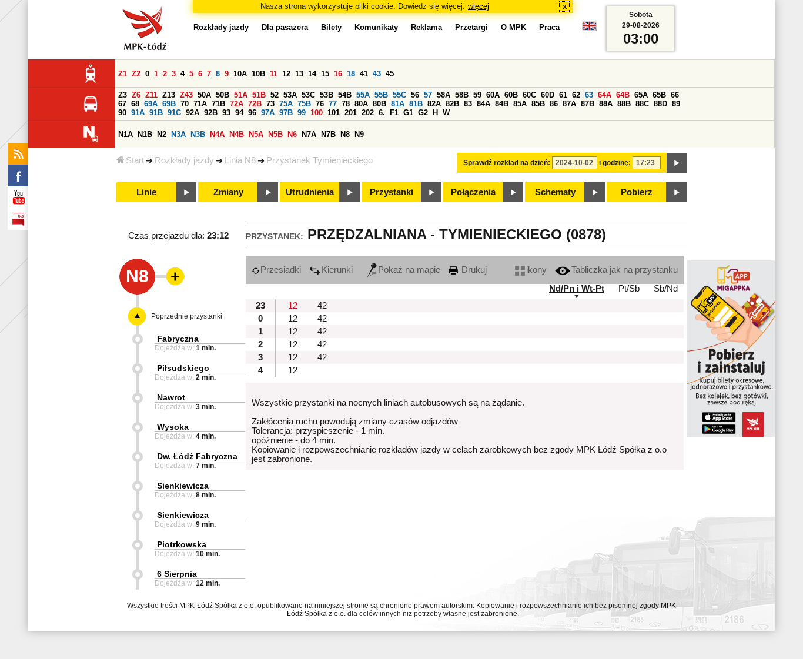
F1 (394, 112)
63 (589, 95)
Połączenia (473, 192)
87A (569, 103)
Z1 (122, 73)
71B (218, 103)
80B (379, 103)
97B (286, 112)
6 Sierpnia (177, 573)
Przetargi (471, 27)
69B (169, 103)
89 (676, 103)
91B (156, 112)
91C (174, 112)
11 (273, 73)
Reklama (426, 27)
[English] (589, 29)
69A (151, 103)
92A (192, 112)
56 (415, 95)
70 (184, 103)
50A (204, 95)
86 (554, 103)
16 (338, 73)
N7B (328, 134)
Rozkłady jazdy (184, 160)
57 (428, 95)
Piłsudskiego (183, 368)
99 (301, 112)
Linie (146, 192)
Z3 (122, 95)
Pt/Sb (629, 288)
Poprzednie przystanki (186, 316)
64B (623, 95)
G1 (408, 112)
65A (641, 95)
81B (416, 103)
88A (606, 103)
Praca (549, 27)
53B (326, 95)
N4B (236, 134)
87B (587, 103)
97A (268, 112)
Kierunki (337, 270)
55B (381, 95)
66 (675, 95)
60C (529, 95)
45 (390, 73)
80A (361, 103)
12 (286, 73)
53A (290, 95)
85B (538, 103)
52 (274, 95)
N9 (359, 134)
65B (659, 95)
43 (377, 73)
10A (240, 73)
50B (222, 95)
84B (501, 103)
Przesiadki (280, 270)
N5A (256, 134)
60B (511, 95)
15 (325, 73)
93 (226, 112)
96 (252, 112)
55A (363, 95)
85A (520, 103)
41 (364, 73)
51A (240, 95)
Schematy (555, 192)
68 (135, 103)
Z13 (168, 95)
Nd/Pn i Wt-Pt (576, 288)
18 (351, 73)
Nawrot (171, 397)
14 (312, 73)
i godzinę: (615, 163)
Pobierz (637, 192)
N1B (145, 134)
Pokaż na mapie (409, 270)
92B (211, 112)
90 (122, 112)
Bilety (331, 27)
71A (200, 103)
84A (483, 103)
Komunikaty (376, 27)
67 (122, 103)
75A (286, 103)
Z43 (186, 95)
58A (443, 95)
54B (345, 95)
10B (258, 73)
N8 (345, 134)
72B (255, 103)
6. (382, 112)
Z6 (136, 95)
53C (308, 95)
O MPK (513, 27)
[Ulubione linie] (172, 276)
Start (135, 160)
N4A (217, 134)
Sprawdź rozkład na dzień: (506, 163)
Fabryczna (178, 338)
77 (333, 103)
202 (368, 112)
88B (624, 103)
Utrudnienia (310, 192)
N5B (275, 134)
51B (259, 95)
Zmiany (228, 192)
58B (462, 95)
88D (660, 103)
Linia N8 (240, 160)
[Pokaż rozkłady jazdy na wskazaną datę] (677, 163)
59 (477, 95)
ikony (536, 270)
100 (316, 112)
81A (397, 103)
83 (468, 103)
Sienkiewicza (183, 485)
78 (346, 103)
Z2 (136, 73)
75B (304, 103)
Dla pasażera (285, 27)
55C (399, 95)
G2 (423, 112)
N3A (178, 134)
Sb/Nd (666, 288)
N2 (161, 134)
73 (270, 103)
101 (333, 112)
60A (493, 95)
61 (563, 95)
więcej (478, 6)
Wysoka (173, 426)
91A (138, 112)
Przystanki (391, 192)
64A (604, 95)
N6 (292, 134)
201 (350, 112)
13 (299, 73)
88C (642, 103)
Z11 (151, 95)
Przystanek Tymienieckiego (319, 160)
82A (434, 103)
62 (576, 95)
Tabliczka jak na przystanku (624, 270)
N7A (309, 134)
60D (547, 95)
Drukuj (473, 270)
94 (239, 112)
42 (322, 305)
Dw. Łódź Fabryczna (197, 456)
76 (320, 103)
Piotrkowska (181, 544)
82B (452, 103)
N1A (125, 134)
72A (236, 103)
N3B (197, 134)
